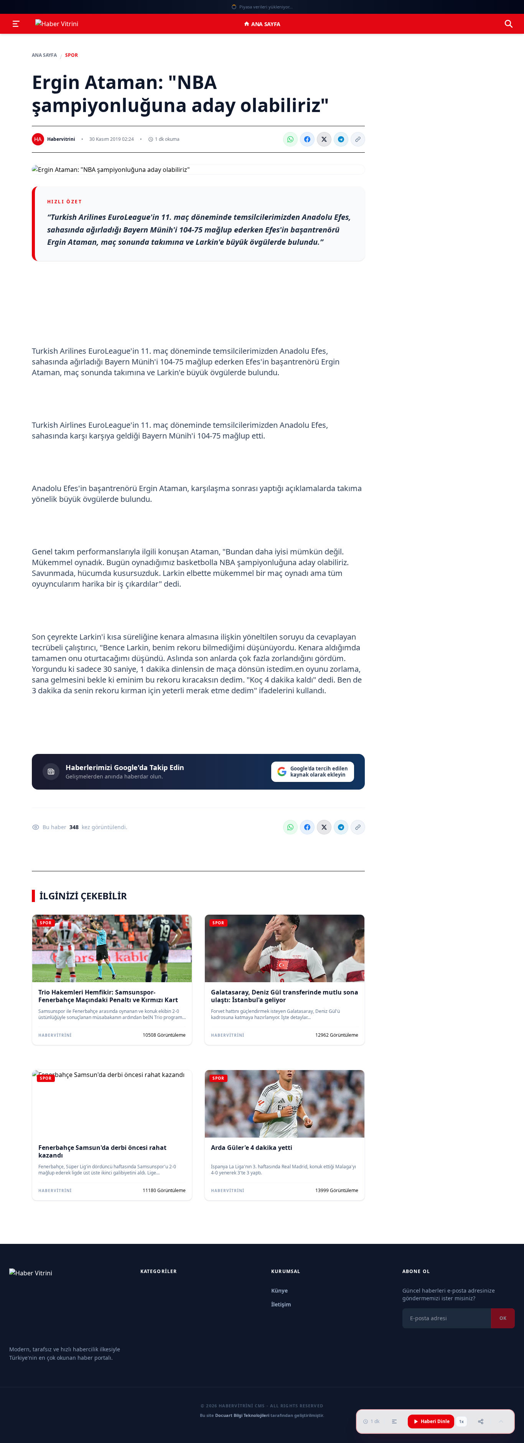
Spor (71, 55)
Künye (279, 1290)
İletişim (281, 1304)
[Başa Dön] (501, 1421)
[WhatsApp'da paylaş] (290, 139)
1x (461, 1421)
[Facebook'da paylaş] (307, 139)
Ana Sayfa (265, 24)
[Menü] (16, 24)
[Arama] (509, 24)
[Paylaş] (481, 1421)
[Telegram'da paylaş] (341, 139)
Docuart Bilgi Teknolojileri (242, 1415)
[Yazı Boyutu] (394, 1421)
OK (502, 1318)
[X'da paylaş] (324, 139)
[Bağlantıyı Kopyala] (358, 139)
